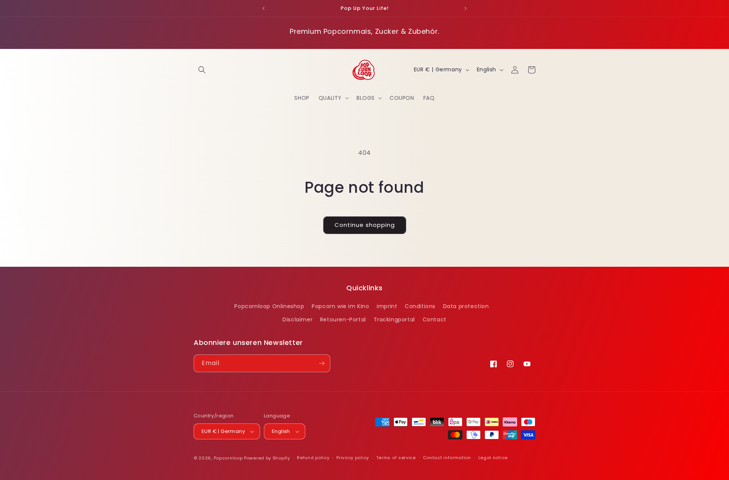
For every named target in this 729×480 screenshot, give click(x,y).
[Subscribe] (321, 363)
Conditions (420, 306)
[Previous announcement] (263, 8)
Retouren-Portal (343, 320)
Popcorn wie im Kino (340, 306)
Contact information (447, 458)
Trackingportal (394, 320)
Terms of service (396, 458)
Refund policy (313, 458)
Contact (435, 320)
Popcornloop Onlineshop (269, 306)
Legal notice (493, 458)
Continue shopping (365, 225)
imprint (387, 306)
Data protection (466, 306)
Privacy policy (352, 458)
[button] (202, 69)
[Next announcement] (465, 8)
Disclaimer (297, 320)
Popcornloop (228, 458)
